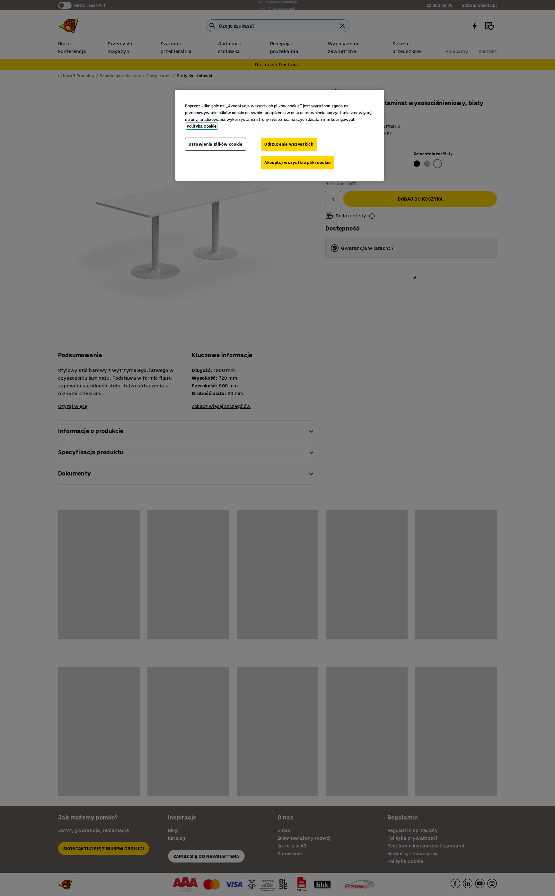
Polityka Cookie (201, 126)
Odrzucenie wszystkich (288, 144)
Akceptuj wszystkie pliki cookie (297, 162)
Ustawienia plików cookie (215, 144)
